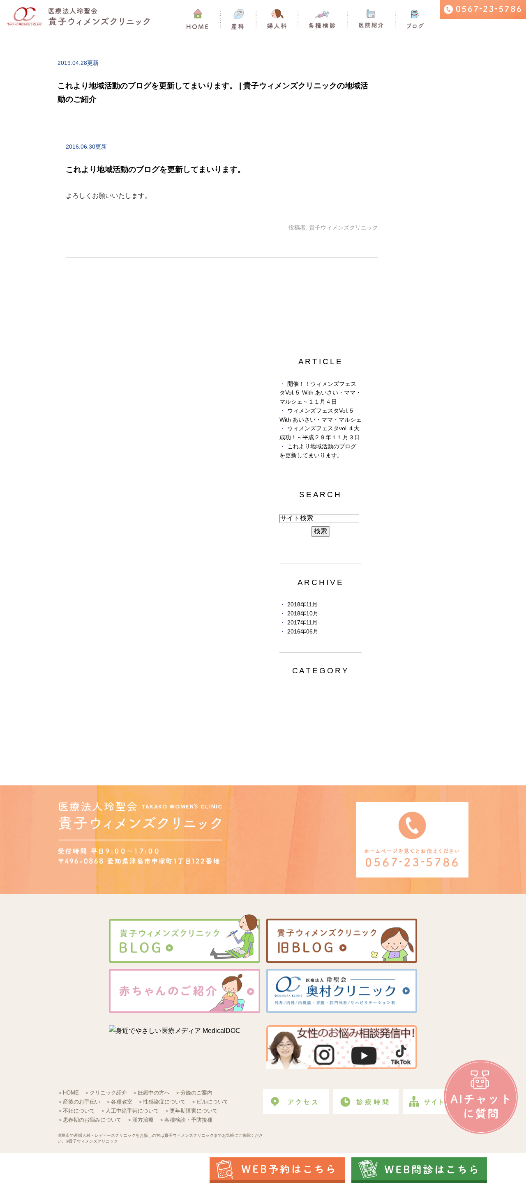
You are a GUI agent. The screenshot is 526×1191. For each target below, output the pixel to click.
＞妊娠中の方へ (151, 1093)
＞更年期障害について (191, 1111)
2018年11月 (302, 604)
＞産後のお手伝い (79, 1102)
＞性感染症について (162, 1102)
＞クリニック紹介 (105, 1093)
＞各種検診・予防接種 (185, 1120)
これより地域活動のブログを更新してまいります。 (155, 169)
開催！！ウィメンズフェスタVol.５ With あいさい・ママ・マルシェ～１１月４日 (320, 393)
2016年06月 (302, 632)
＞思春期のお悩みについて (90, 1120)
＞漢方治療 (140, 1120)
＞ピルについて (209, 1102)
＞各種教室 (119, 1102)
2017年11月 (302, 623)
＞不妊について (76, 1111)
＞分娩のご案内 (193, 1093)
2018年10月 (302, 613)
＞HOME (68, 1093)
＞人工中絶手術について (129, 1111)
